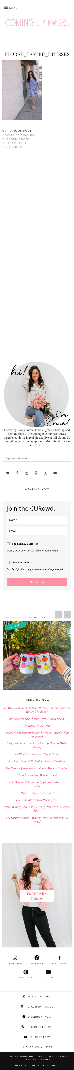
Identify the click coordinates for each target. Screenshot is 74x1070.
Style (62, 1056)
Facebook (39, 1016)
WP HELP (53, 1065)
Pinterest (39, 1027)
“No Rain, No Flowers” (37, 725)
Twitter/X (38, 996)
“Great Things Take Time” (37, 793)
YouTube (39, 1037)
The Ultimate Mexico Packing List (37, 800)
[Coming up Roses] (37, 23)
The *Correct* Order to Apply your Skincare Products (37, 784)
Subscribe (37, 582)
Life (50, 1056)
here (40, 445)
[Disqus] (37, 203)
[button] (13, 8)
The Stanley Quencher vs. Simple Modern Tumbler (37, 768)
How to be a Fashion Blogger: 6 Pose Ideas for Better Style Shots (19, 138)
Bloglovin (38, 1047)
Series (46, 1059)
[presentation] (58, 614)
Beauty (30, 1059)
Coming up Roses (30, 1056)
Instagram (38, 1006)
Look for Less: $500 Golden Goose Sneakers (37, 761)
